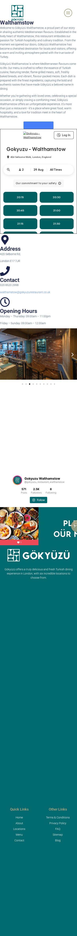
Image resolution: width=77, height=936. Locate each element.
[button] (4, 354)
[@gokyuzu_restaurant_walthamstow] (17, 480)
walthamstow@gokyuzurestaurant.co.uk (25, 292)
